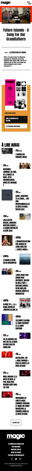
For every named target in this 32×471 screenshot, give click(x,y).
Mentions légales (16, 449)
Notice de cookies (16, 452)
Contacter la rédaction (16, 465)
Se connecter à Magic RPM (16, 444)
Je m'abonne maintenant (13, 126)
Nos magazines (16, 446)
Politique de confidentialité (16, 455)
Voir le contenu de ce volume (12, 119)
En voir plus (16, 422)
